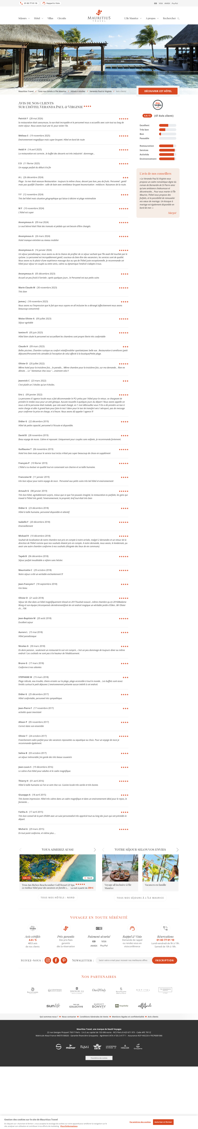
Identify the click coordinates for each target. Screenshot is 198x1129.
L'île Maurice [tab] (131, 18)
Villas (50, 18)
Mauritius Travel (26, 91)
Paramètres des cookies (140, 1122)
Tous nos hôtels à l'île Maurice (52, 91)
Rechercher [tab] (169, 18)
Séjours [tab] (22, 18)
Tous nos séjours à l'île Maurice (140, 897)
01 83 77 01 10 (30, 3)
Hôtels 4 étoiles (78, 91)
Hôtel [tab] (37, 18)
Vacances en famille (155, 884)
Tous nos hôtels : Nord (58, 897)
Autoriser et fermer (163, 1122)
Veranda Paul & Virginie (101, 91)
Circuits (62, 18)
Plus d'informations (68, 1126)
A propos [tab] (150, 18)
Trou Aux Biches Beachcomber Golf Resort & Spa (48, 885)
